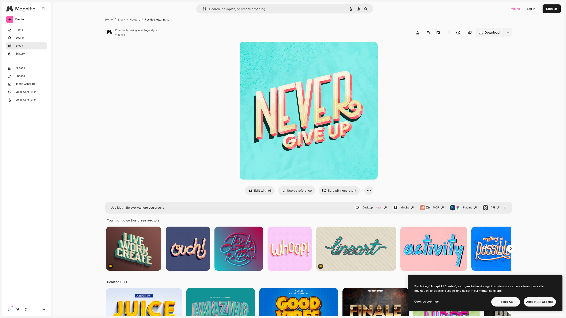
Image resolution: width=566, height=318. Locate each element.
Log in (531, 9)
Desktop (372, 207)
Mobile (405, 207)
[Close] (505, 207)
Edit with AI (262, 191)
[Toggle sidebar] (43, 8)
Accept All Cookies (539, 302)
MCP (436, 207)
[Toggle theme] (25, 309)
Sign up (551, 9)
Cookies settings (426, 301)
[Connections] (9, 309)
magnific (120, 35)
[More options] (448, 32)
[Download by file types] (507, 32)
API (493, 207)
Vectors (135, 19)
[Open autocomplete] (203, 9)
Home (109, 19)
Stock (121, 19)
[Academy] (17, 309)
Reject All (506, 302)
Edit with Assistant (342, 191)
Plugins (467, 207)
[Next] (511, 249)
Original (268, 50)
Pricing (515, 9)
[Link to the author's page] (109, 32)
